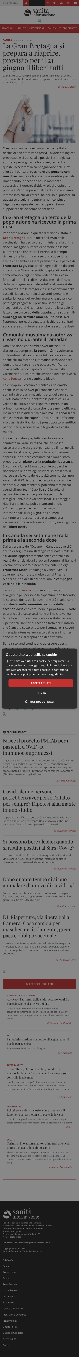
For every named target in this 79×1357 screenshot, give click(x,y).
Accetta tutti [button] (41, 683)
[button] (39, 701)
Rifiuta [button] (41, 692)
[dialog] (39, 678)
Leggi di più (55, 674)
